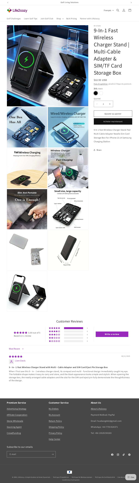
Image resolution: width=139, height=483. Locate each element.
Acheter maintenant (113, 121)
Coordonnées (122, 477)
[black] (96, 93)
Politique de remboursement (82, 477)
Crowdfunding (14, 433)
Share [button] (99, 150)
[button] (60, 18)
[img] (15, 356)
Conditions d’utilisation (71, 480)
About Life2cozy (99, 408)
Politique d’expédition (61, 477)
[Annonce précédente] (8, 2)
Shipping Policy (56, 427)
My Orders (54, 408)
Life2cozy (21, 477)
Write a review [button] (112, 334)
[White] (101, 93)
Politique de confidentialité (105, 477)
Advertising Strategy (16, 408)
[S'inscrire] (53, 454)
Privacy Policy (55, 433)
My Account (54, 414)
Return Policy (55, 421)
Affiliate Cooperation (17, 414)
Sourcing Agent (14, 427)
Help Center (54, 439)
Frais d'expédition (101, 84)
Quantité (97, 98)
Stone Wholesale (15, 421)
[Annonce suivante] (131, 2)
